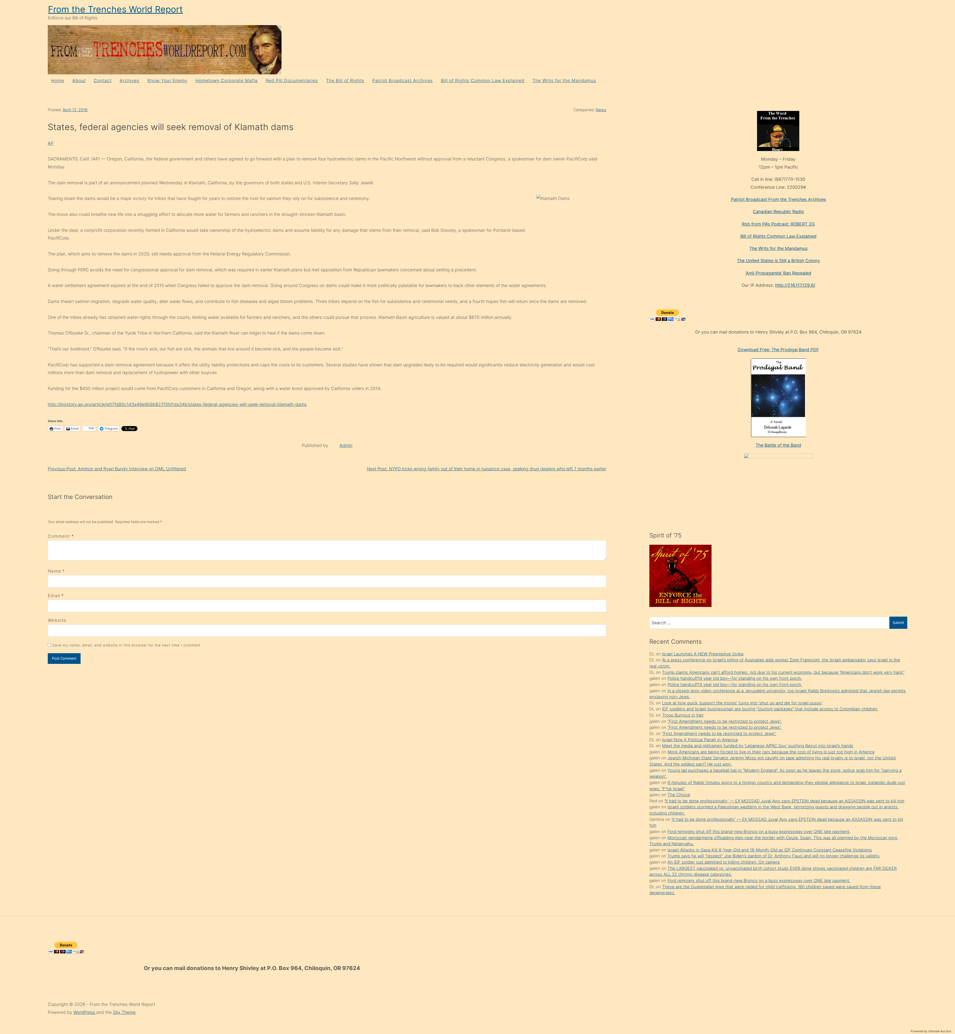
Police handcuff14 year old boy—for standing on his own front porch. (735, 678)
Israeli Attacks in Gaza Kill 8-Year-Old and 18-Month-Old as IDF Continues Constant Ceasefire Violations (770, 849)
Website (57, 620)
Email (54, 595)
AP (50, 143)
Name (54, 571)
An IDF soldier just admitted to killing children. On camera (724, 862)
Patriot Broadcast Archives (402, 80)
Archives (129, 80)
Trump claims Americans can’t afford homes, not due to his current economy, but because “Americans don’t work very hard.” (783, 672)
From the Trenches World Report (115, 9)
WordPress (84, 1012)
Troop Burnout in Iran (683, 715)
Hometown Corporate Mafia (226, 80)
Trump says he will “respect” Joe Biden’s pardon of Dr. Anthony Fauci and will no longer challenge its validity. (774, 855)
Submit (898, 622)
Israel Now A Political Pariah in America (700, 739)
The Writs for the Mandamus (564, 80)
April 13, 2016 (75, 109)
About (79, 80)
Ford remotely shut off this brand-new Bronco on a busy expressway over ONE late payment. (759, 831)
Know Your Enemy (167, 80)
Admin (345, 445)
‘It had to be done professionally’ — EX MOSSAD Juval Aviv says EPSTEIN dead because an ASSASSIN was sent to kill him (784, 800)
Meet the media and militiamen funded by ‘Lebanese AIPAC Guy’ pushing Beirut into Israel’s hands (757, 745)
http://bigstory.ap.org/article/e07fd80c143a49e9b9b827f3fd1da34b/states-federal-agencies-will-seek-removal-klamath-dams (177, 404)
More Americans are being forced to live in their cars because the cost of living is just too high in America (771, 751)
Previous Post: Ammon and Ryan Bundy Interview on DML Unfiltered (117, 468)
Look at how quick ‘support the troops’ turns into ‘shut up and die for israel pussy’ (742, 702)
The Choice (679, 794)
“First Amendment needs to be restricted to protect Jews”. (725, 721)
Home (57, 80)
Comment (61, 536)
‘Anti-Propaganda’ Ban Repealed (778, 273)
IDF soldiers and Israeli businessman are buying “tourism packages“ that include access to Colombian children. (770, 708)
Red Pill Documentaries (292, 80)
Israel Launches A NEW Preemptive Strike (703, 653)
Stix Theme (124, 1012)
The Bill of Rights (345, 80)
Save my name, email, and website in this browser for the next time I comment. (127, 645)
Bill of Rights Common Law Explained (483, 80)
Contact (103, 80)
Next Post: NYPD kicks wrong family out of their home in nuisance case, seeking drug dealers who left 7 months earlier (486, 468)
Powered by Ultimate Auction (931, 1031)
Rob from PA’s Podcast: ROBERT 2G (778, 224)
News (601, 109)
